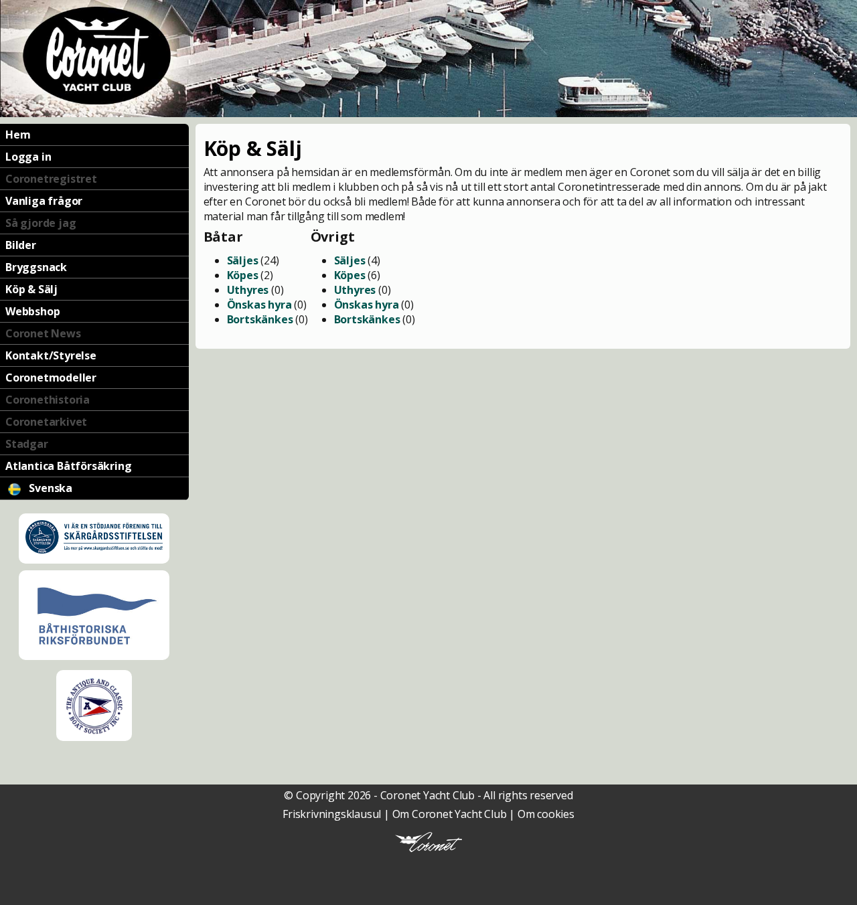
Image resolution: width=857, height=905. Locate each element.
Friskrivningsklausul (332, 814)
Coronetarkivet (46, 421)
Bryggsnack (36, 267)
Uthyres (248, 289)
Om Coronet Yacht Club (449, 814)
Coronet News (43, 333)
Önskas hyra (259, 304)
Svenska (49, 488)
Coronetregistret (51, 178)
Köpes (242, 275)
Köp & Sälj (31, 289)
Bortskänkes (260, 319)
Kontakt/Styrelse (50, 355)
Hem (17, 134)
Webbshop (32, 311)
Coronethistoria (47, 399)
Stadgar (26, 443)
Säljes (242, 260)
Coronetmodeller (50, 377)
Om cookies (546, 814)
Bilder (20, 245)
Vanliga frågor (43, 200)
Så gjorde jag (40, 223)
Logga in (28, 156)
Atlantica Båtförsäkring (68, 466)
